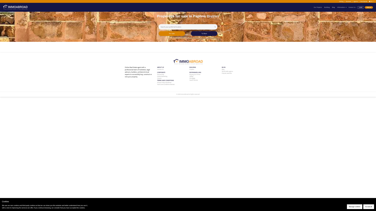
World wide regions (227, 71)
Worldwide (363, 1)
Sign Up (369, 7)
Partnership (160, 74)
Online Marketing (162, 76)
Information (341, 7)
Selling (341, 1)
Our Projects (318, 7)
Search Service (193, 80)
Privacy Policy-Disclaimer (164, 82)
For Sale (172, 33)
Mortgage (192, 78)
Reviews (348, 1)
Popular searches (227, 73)
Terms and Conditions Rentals (166, 84)
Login (360, 7)
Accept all (368, 206)
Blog (333, 7)
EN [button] (371, 1)
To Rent (204, 33)
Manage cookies (354, 206)
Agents (355, 1)
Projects (191, 69)
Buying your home (194, 74)
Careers (159, 78)
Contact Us (352, 7)
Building (327, 7)
